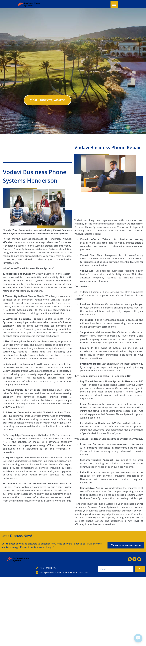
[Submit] (140, 569)
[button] (114, 4)
